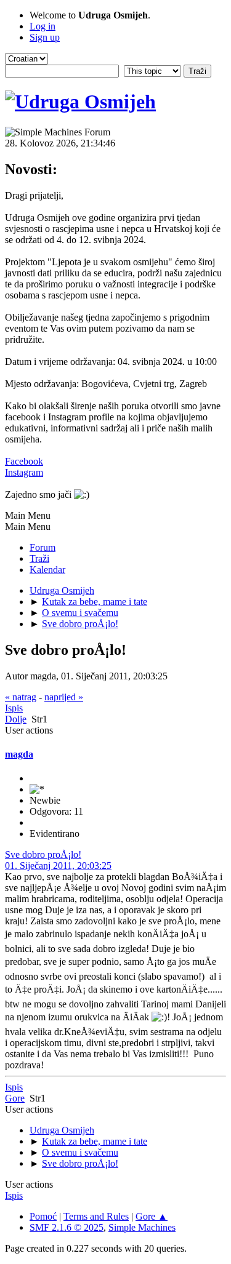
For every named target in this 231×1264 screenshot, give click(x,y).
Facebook (24, 461)
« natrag (20, 697)
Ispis (14, 708)
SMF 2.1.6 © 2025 (66, 1227)
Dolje (15, 719)
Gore (15, 1098)
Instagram (24, 472)
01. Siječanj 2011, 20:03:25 (58, 865)
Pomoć (43, 1216)
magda (19, 754)
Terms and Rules (96, 1216)
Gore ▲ (152, 1216)
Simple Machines (142, 1227)
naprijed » (63, 697)
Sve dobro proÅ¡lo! (43, 854)
